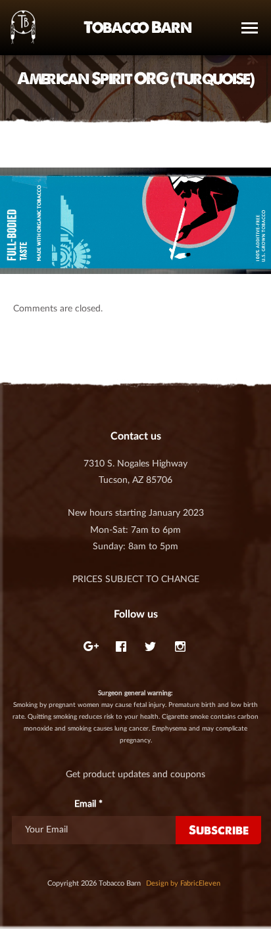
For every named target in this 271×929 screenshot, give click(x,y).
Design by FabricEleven (183, 883)
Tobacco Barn (137, 27)
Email (88, 804)
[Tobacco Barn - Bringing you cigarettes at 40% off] (23, 27)
